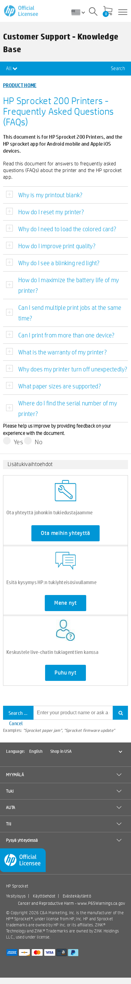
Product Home (20, 85)
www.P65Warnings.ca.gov (101, 903)
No (38, 442)
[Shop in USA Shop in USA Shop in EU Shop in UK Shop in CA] (80, 12)
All (9, 68)
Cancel (16, 723)
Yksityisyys (16, 896)
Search (118, 68)
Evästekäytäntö (77, 896)
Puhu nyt (65, 672)
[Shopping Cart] (108, 11)
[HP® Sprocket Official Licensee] (21, 11)
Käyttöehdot (44, 896)
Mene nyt (65, 603)
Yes (18, 442)
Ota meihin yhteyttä (65, 533)
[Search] (93, 12)
